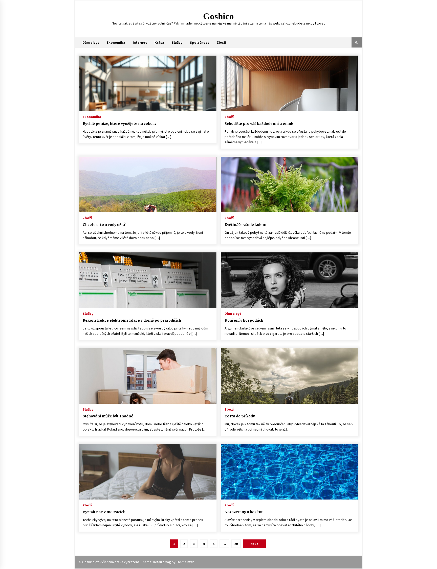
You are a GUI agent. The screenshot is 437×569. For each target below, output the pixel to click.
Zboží (221, 42)
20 (236, 543)
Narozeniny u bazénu (244, 512)
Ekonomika (116, 42)
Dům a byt (90, 42)
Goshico (218, 16)
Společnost (199, 42)
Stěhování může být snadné (108, 416)
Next (254, 543)
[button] (357, 42)
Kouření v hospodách (244, 320)
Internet (140, 42)
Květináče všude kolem (245, 224)
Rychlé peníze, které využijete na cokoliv (120, 123)
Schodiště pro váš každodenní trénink (259, 123)
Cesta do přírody (240, 416)
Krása (159, 42)
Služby (177, 42)
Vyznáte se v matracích (104, 512)
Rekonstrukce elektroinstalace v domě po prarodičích (132, 320)
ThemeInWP (185, 562)
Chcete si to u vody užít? (104, 224)
